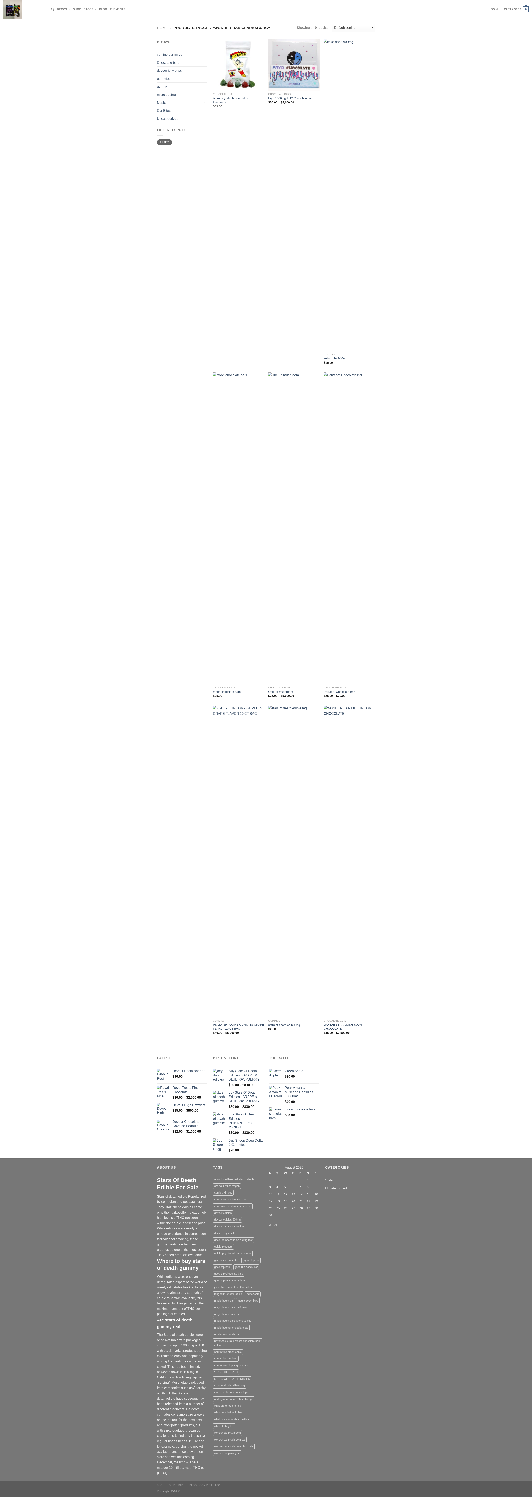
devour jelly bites (169, 70)
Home (162, 28)
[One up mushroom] (294, 528)
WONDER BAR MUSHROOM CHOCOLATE (343, 1026)
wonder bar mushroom (227, 1432)
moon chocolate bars (227, 691)
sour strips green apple (228, 1351)
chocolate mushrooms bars (230, 1199)
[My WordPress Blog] (24, 9)
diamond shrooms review (229, 1226)
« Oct (273, 1225)
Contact (206, 1485)
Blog (103, 9)
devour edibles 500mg (227, 1219)
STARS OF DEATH (226, 1372)
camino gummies (169, 54)
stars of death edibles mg (229, 1385)
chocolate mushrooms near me (232, 1206)
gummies (163, 78)
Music (161, 102)
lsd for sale (252, 1294)
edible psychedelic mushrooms (232, 1253)
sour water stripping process (231, 1365)
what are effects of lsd (227, 1405)
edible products (223, 1246)
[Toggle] (205, 102)
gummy (162, 86)
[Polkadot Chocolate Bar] (349, 528)
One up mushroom (280, 691)
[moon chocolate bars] (238, 528)
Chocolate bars (168, 62)
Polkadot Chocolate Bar (339, 691)
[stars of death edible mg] (294, 861)
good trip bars (222, 1267)
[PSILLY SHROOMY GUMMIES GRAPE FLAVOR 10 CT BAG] (238, 861)
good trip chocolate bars (228, 1273)
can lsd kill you (223, 1192)
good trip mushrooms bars (230, 1280)
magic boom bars (248, 1300)
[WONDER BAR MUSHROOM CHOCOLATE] (349, 861)
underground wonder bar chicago (233, 1399)
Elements (117, 9)
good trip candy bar (246, 1267)
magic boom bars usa (227, 1314)
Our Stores (177, 1485)
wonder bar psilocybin (227, 1453)
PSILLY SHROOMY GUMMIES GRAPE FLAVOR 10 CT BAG (238, 1026)
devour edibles (223, 1213)
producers (177, 1409)
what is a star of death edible (231, 1419)
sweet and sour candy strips (231, 1392)
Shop (77, 9)
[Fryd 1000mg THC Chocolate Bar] (294, 65)
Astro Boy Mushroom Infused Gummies (232, 100)
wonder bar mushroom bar (229, 1439)
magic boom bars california (230, 1307)
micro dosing (166, 94)
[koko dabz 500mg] (349, 195)
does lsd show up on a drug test (233, 1240)
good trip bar (251, 1260)
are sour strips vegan (227, 1186)
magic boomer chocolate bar (231, 1327)
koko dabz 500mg (335, 358)
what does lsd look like (228, 1412)
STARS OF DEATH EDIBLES (232, 1378)
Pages (88, 9)
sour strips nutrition (225, 1358)
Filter (164, 142)
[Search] (52, 9)
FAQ (217, 1485)
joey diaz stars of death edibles (233, 1287)
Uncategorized (168, 118)
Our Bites (164, 110)
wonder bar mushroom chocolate (233, 1446)
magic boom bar (224, 1300)
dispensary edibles (225, 1233)
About (161, 1485)
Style (329, 1180)
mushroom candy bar (227, 1334)
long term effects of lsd (228, 1294)
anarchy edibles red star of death (234, 1179)
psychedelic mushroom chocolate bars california (237, 1343)
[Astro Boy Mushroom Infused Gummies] (238, 65)
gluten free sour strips (227, 1260)
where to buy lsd (224, 1426)
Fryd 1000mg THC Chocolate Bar (290, 98)
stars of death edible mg (284, 1025)
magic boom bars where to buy (232, 1320)
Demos (62, 9)
